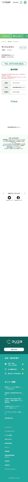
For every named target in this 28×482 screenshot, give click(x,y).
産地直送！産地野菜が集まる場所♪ (13, 394)
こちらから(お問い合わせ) (9, 144)
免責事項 (7, 465)
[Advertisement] (14, 19)
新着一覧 (6, 36)
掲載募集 (7, 451)
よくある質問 (8, 435)
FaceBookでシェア (18, 200)
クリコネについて (9, 431)
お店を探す (9, 41)
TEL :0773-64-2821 (14, 63)
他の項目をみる (9, 418)
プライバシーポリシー (11, 469)
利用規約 (7, 461)
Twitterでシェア (9, 200)
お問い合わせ (14, 349)
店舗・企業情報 (18, 36)
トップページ (3, 41)
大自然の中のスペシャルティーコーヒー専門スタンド (13, 407)
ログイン (21, 3)
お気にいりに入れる (23, 47)
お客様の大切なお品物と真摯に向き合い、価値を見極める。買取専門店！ (13, 400)
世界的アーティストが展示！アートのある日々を (13, 388)
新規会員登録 (15, 2)
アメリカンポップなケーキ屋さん (13, 413)
